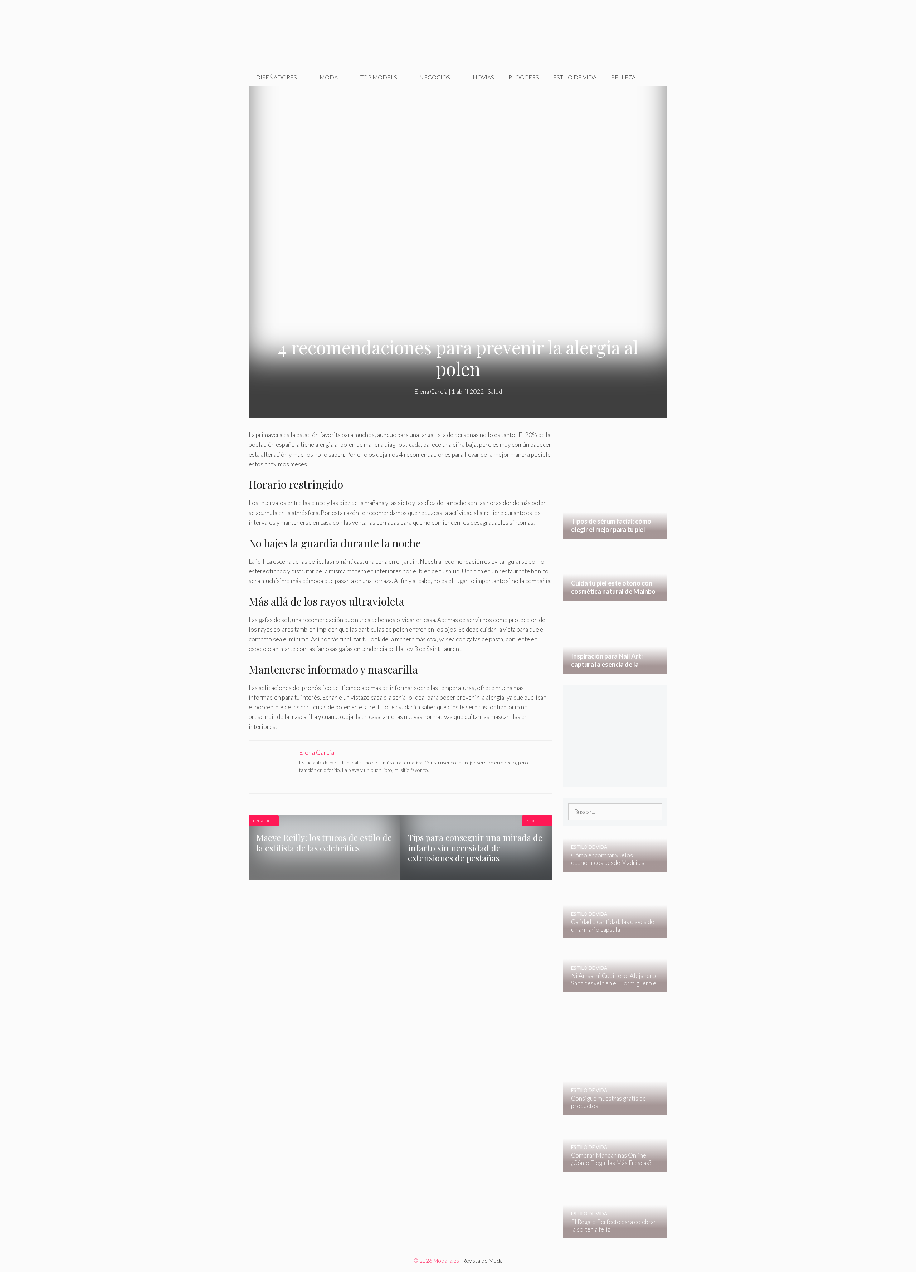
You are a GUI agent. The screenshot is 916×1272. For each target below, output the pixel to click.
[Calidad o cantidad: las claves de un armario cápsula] (610, 933)
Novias (483, 77)
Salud (495, 391)
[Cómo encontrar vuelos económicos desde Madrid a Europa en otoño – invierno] (610, 867)
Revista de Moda (482, 1260)
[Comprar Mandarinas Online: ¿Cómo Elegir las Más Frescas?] (610, 1167)
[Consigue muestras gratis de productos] (610, 1110)
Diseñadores (276, 77)
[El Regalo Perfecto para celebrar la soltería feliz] (610, 1233)
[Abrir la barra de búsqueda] (656, 77)
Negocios (434, 77)
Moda (329, 77)
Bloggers (523, 77)
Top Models (378, 77)
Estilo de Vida (574, 77)
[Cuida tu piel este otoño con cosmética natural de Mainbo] (615, 596)
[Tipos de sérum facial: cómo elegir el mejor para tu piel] (615, 534)
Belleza (623, 77)
